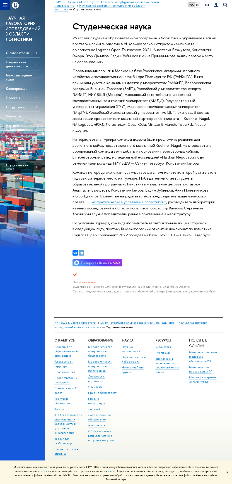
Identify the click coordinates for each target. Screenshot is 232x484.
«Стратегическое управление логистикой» (129, 201)
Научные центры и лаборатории (134, 359)
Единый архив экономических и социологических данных (167, 365)
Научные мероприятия (131, 349)
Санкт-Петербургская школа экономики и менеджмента (137, 323)
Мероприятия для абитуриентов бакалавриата (100, 351)
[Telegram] (81, 253)
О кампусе (64, 340)
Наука (127, 340)
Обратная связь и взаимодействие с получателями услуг (101, 435)
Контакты (13, 116)
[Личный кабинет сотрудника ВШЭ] (216, 5)
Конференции (16, 88)
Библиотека (163, 347)
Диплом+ (94, 409)
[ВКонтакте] (75, 253)
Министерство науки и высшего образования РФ (203, 356)
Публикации (163, 353)
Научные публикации (15, 127)
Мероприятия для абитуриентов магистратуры (100, 366)
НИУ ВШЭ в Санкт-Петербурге (75, 323)
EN (197, 4)
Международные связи (19, 77)
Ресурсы (163, 340)
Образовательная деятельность (19, 154)
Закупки (59, 409)
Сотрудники (15, 107)
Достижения (16, 178)
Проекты (13, 98)
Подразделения (64, 372)
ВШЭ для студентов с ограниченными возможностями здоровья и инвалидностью (68, 424)
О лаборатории (17, 53)
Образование (100, 340)
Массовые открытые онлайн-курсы (203, 379)
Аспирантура (96, 425)
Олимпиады (95, 387)
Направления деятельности (17, 64)
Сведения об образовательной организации (66, 351)
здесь (43, 471)
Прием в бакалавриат (102, 393)
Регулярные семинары (15, 141)
